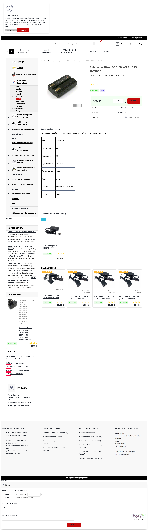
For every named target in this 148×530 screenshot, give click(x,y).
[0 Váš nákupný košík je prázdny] (128, 43)
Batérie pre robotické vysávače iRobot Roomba (22, 280)
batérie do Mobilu (16, 374)
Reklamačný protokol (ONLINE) (90, 441)
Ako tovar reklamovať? (24, 51)
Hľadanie (58, 44)
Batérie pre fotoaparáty (56, 61)
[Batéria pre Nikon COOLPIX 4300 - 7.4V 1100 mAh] (62, 86)
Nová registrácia (136, 38)
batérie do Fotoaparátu (19, 366)
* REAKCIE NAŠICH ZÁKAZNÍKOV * (69, 51)
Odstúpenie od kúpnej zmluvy (76, 478)
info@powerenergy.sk (19, 405)
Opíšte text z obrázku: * (11, 515)
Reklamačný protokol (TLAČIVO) (90, 437)
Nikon (69, 61)
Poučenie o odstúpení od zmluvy (91, 458)
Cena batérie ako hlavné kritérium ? (22, 232)
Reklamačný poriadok (87, 433)
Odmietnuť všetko (11, 30)
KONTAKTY (94, 51)
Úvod (43, 61)
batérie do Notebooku (15, 363)
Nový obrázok (141, 519)
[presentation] (42, 240)
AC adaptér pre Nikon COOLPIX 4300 (51, 246)
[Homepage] (11, 51)
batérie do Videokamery (19, 370)
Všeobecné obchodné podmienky (55, 433)
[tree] (56, 443)
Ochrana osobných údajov (53, 437)
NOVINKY (106, 51)
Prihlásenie (123, 38)
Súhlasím (23, 30)
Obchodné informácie (46, 51)
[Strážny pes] (129, 117)
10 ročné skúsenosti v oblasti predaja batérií (21, 246)
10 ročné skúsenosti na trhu (18, 433)
